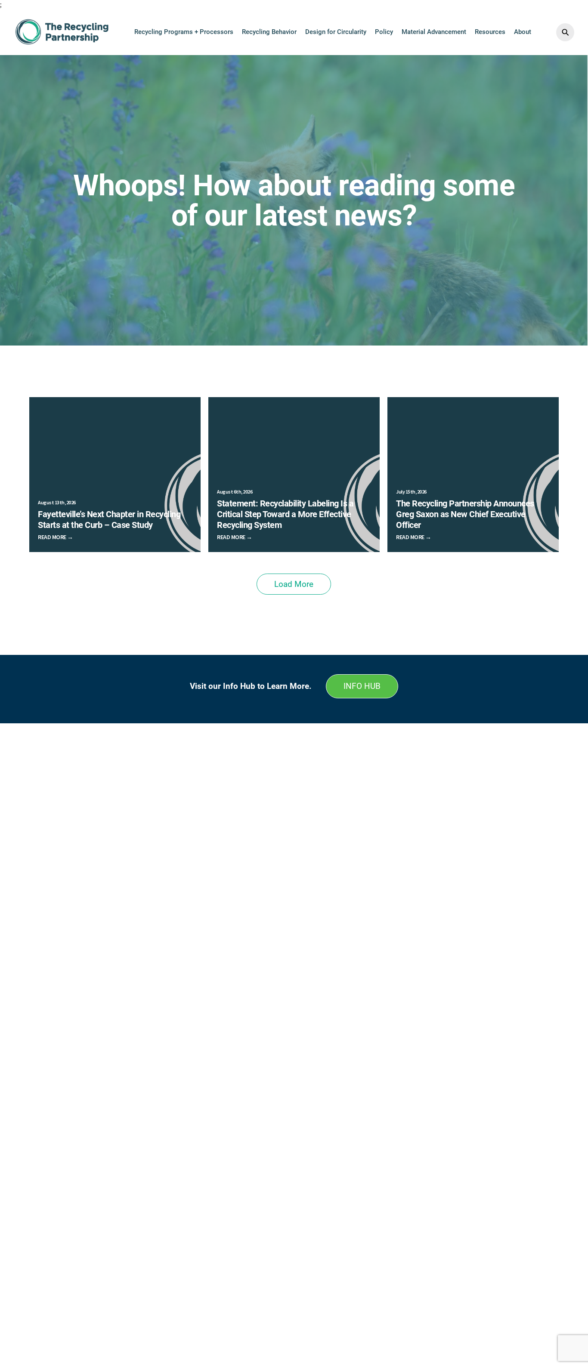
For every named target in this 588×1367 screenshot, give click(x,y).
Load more (293, 584)
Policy (384, 32)
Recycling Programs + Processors (183, 32)
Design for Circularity (335, 32)
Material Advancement (434, 32)
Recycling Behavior (269, 32)
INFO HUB (362, 686)
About (522, 32)
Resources (490, 32)
